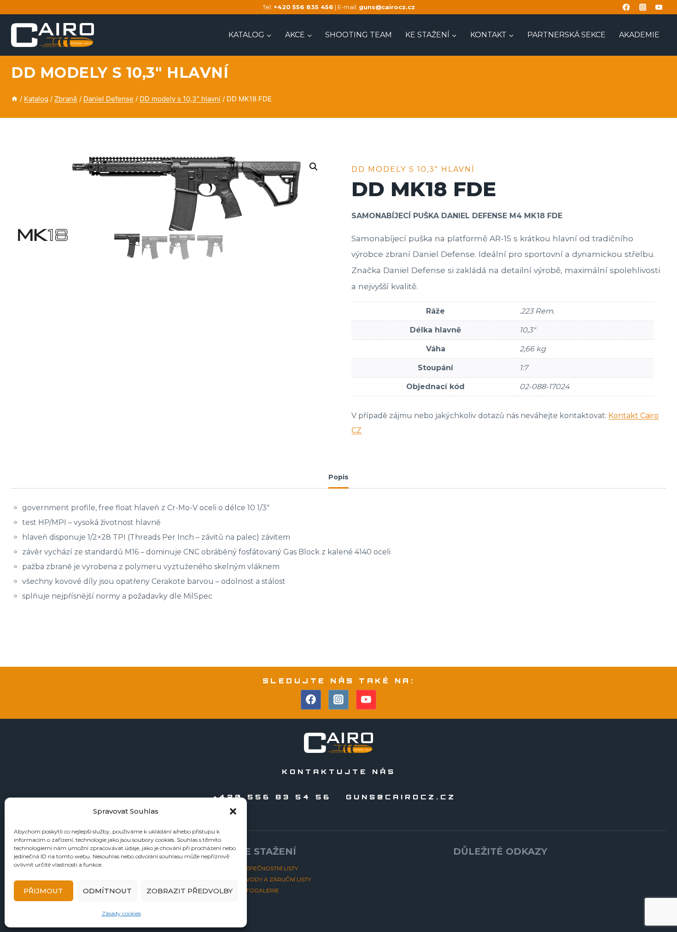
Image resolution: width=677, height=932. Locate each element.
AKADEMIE (639, 34)
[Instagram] (643, 7)
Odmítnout (107, 890)
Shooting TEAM (358, 34)
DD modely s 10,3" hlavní (119, 73)
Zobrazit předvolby (189, 890)
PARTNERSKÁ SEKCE (566, 34)
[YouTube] (659, 7)
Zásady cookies (121, 913)
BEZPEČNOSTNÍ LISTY (268, 868)
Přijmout (43, 890)
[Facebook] (626, 7)
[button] (233, 811)
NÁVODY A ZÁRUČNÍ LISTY (274, 879)
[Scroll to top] (653, 899)
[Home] (14, 98)
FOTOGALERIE (258, 890)
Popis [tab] (338, 477)
